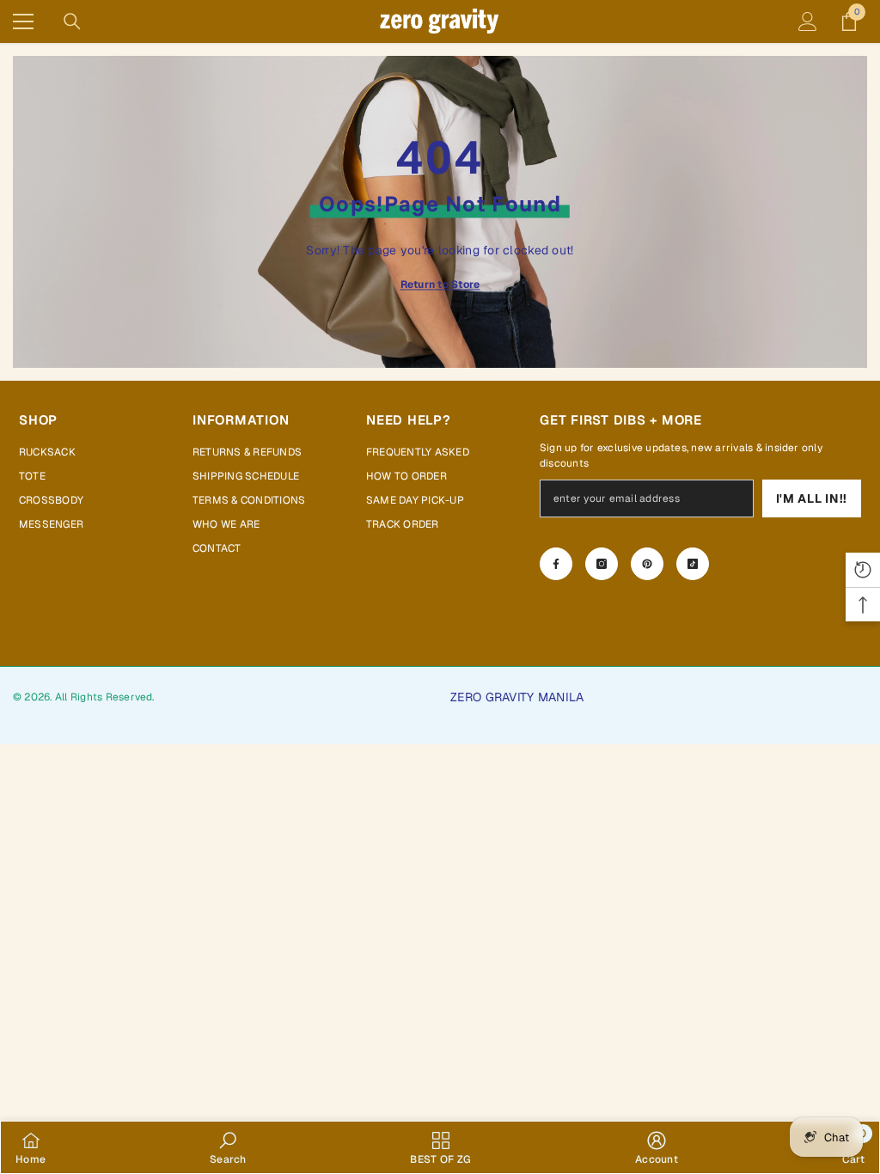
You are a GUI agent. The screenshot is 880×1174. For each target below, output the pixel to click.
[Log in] (807, 21)
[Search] (72, 21)
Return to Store (440, 283)
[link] (228, 1147)
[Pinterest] (647, 563)
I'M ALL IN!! (811, 498)
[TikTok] (692, 563)
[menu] (23, 21)
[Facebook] (556, 563)
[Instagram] (601, 563)
